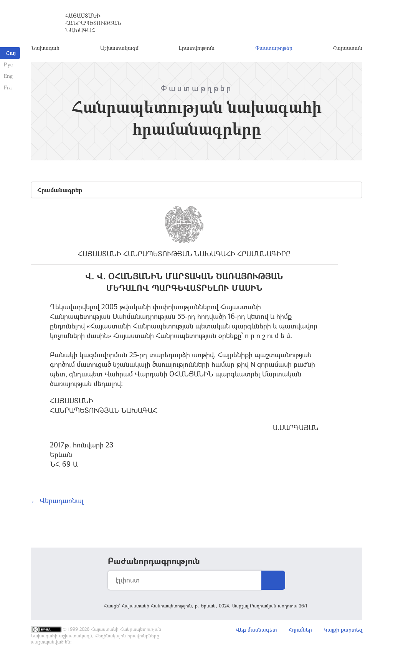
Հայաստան (347, 47)
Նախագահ (45, 47)
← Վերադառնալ (57, 500)
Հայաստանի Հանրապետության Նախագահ (93, 23)
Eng (8, 75)
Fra (8, 87)
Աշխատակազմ (119, 47)
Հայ (11, 52)
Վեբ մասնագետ (256, 629)
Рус (8, 64)
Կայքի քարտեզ (343, 629)
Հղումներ (300, 629)
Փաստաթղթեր (273, 47)
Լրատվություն (197, 47)
